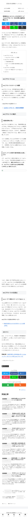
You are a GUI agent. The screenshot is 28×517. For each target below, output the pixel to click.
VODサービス (5, 366)
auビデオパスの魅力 (9, 59)
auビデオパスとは (9, 55)
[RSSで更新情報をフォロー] (20, 385)
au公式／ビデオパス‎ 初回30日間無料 (14, 107)
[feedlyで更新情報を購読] (8, 385)
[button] (25, 273)
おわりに (7, 71)
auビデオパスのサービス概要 (12, 57)
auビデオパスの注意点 (10, 67)
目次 (12, 52)
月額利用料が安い (10, 61)
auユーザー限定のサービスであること (14, 69)
